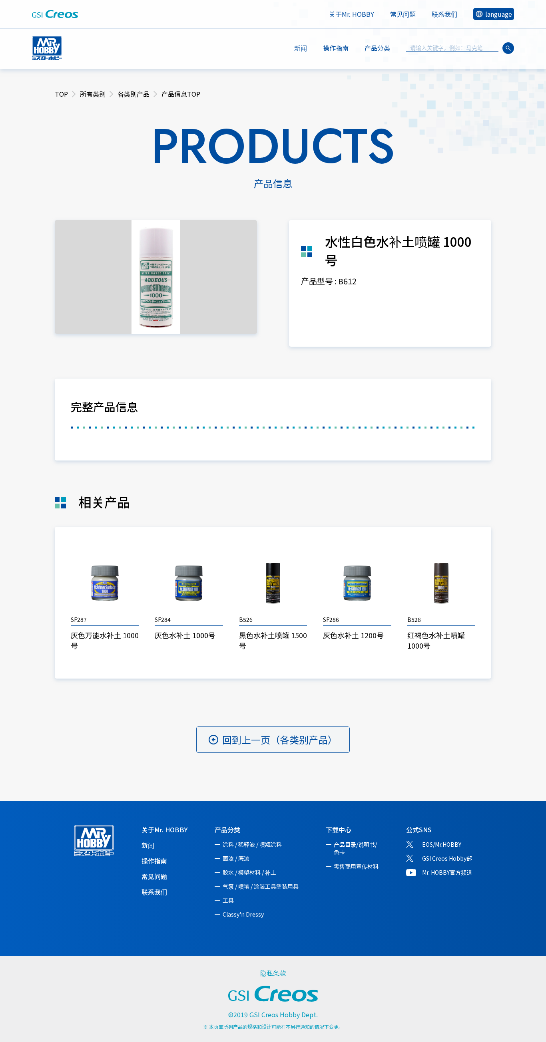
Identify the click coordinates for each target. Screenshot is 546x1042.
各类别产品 (133, 94)
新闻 (300, 48)
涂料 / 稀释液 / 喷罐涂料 (252, 844)
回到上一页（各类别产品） (279, 739)
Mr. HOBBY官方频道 (447, 872)
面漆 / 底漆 (236, 858)
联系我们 (444, 14)
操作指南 (336, 48)
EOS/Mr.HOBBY (441, 844)
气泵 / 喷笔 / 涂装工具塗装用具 (261, 886)
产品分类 (227, 829)
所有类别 (93, 94)
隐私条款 (273, 973)
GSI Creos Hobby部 (447, 858)
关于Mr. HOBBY (351, 14)
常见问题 (403, 14)
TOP (61, 94)
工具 (228, 900)
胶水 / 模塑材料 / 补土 (249, 872)
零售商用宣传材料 (356, 866)
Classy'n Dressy (243, 914)
